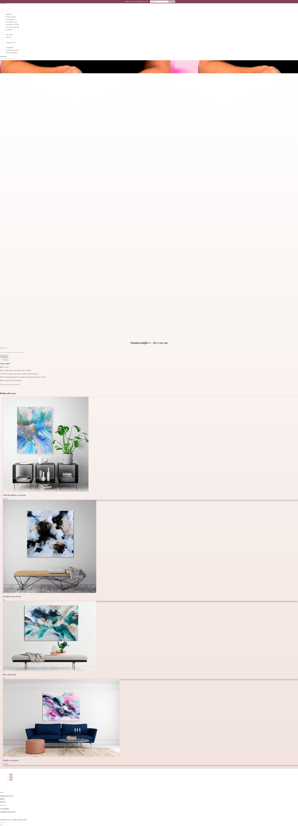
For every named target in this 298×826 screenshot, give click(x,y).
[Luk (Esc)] (5, 822)
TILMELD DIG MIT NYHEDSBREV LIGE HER (136, 1)
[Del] (3, 822)
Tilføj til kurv (4, 356)
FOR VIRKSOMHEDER (12, 52)
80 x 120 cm (8, 384)
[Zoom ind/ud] (0, 822)
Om (4, 32)
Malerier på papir (11, 22)
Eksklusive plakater (12, 24)
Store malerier (11, 17)
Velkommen (6, 9)
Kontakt (8, 37)
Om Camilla (9, 34)
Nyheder (8, 14)
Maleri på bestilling (12, 27)
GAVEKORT (9, 29)
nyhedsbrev (10, 47)
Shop (4, 11)
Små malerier (10, 19)
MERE (4, 45)
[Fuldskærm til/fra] (2, 822)
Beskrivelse (6, 360)
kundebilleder (11, 42)
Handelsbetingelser (12, 50)
